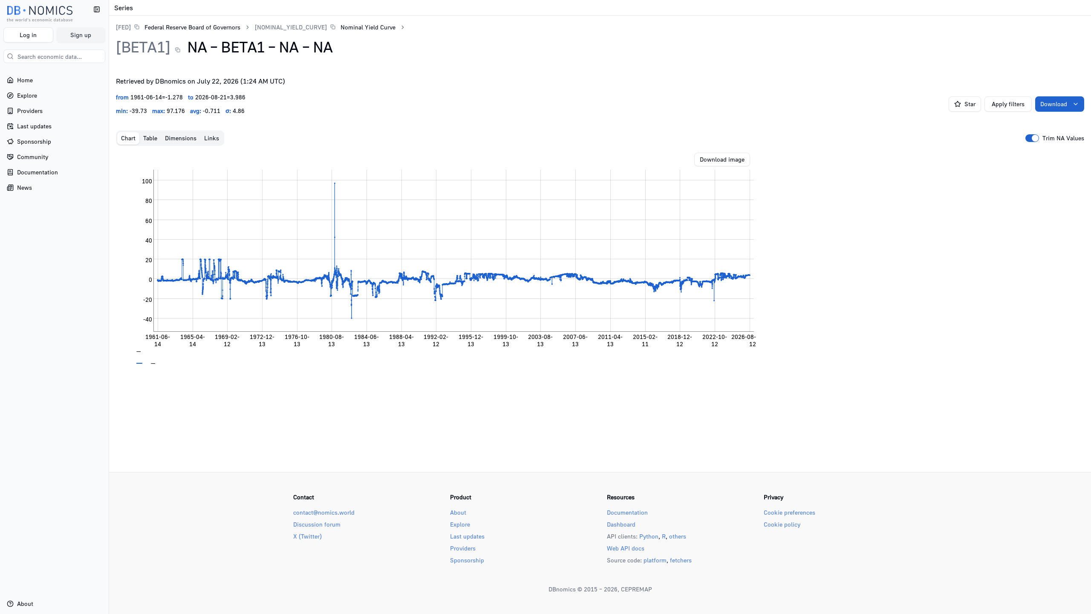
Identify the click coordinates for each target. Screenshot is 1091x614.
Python (648, 536)
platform (655, 560)
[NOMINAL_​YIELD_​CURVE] (291, 27)
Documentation (627, 512)
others (677, 536)
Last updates (467, 536)
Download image (722, 159)
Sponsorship (467, 560)
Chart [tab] (128, 138)
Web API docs (625, 548)
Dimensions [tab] (180, 138)
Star (970, 103)
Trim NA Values (1063, 138)
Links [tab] (211, 138)
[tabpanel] (600, 258)
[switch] (1032, 138)
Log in (28, 34)
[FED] (123, 27)
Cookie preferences (789, 512)
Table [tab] (150, 138)
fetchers (681, 560)
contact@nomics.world (324, 512)
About (458, 512)
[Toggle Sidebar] (108, 307)
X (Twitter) (307, 536)
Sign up (80, 34)
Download (1053, 103)
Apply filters (1008, 103)
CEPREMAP (636, 589)
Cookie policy (782, 524)
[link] (178, 27)
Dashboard (621, 524)
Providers (463, 548)
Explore (460, 524)
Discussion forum (317, 524)
